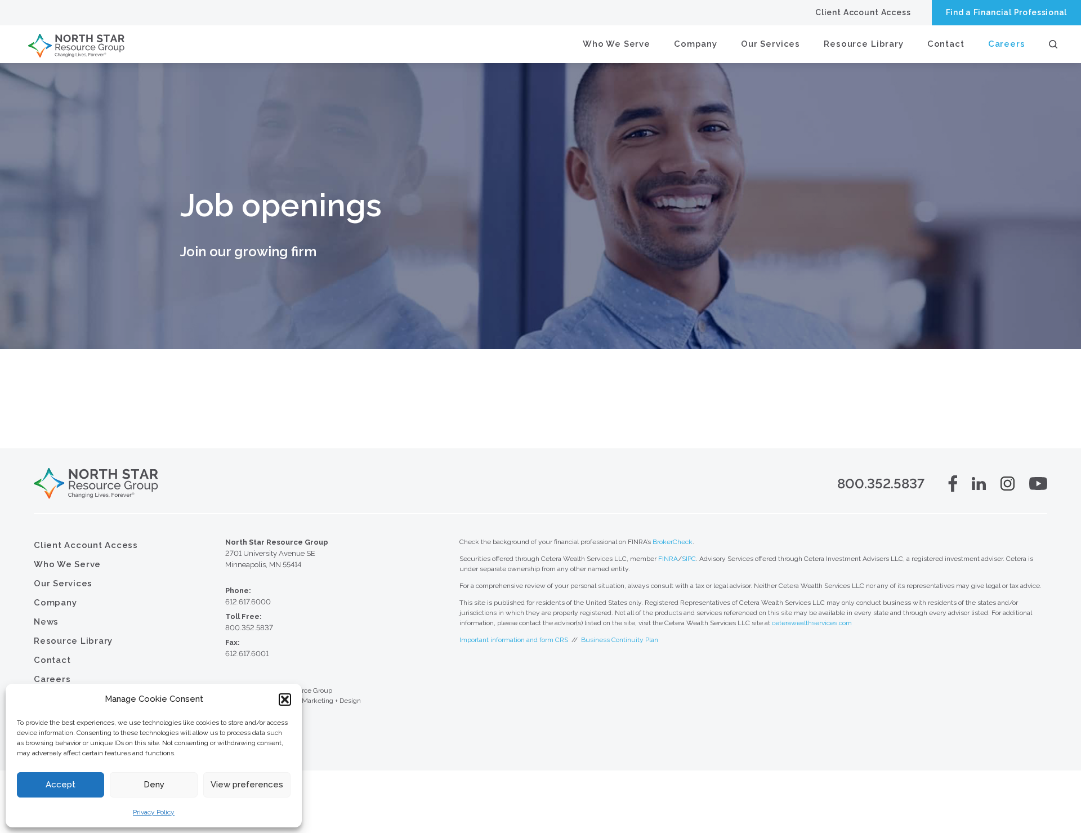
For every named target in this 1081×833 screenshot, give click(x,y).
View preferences (247, 784)
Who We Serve (616, 44)
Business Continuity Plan (619, 640)
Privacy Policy (154, 812)
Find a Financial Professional (1006, 12)
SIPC (689, 559)
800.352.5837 (880, 483)
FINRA (668, 559)
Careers (1006, 44)
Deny (154, 784)
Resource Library (864, 44)
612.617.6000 (248, 602)
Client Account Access (863, 12)
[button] (285, 699)
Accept (60, 784)
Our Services (770, 44)
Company (695, 44)
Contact (945, 44)
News (46, 622)
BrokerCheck (673, 542)
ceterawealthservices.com (812, 623)
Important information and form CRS (513, 640)
